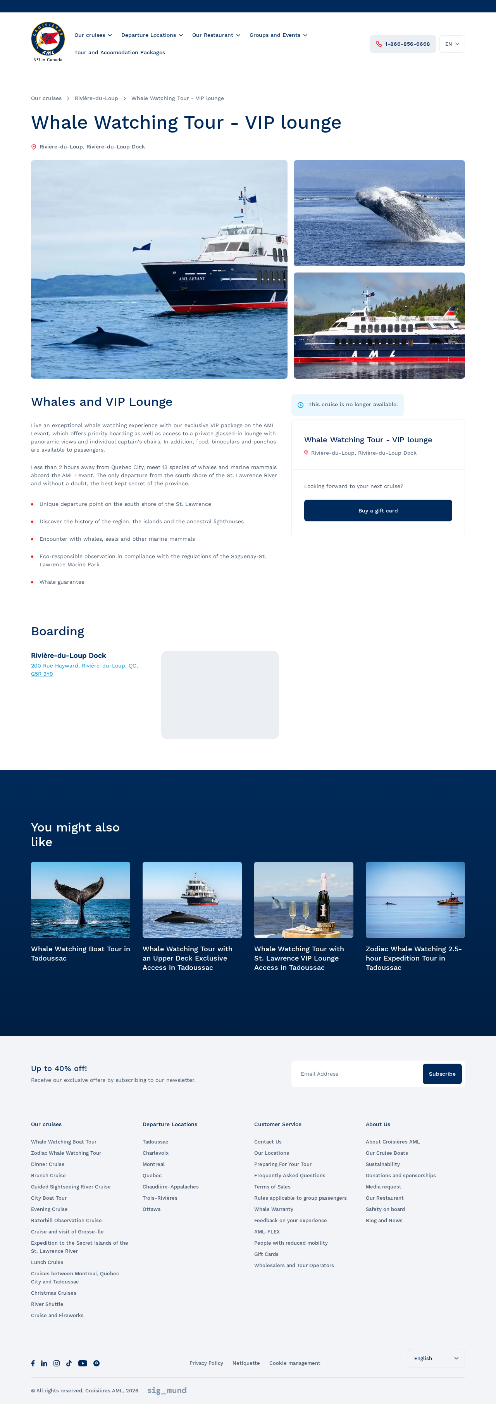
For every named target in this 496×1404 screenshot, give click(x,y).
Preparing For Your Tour (283, 1164)
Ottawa (151, 1209)
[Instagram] (56, 1363)
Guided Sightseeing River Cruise (71, 1187)
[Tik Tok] (69, 1363)
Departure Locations (148, 35)
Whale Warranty (273, 1209)
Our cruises (89, 35)
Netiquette (246, 1363)
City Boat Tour (49, 1198)
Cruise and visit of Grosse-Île (67, 1232)
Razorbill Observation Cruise (66, 1220)
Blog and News (384, 1220)
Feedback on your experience (290, 1220)
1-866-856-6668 (407, 44)
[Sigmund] (167, 1391)
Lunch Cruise (47, 1262)
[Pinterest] (96, 1363)
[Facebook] (33, 1363)
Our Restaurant (212, 35)
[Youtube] (82, 1363)
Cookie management (294, 1363)
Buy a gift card (378, 510)
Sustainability (383, 1164)
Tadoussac (155, 1142)
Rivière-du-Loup (96, 98)
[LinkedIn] (44, 1363)
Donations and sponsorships (401, 1175)
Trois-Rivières (160, 1198)
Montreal (154, 1164)
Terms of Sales (272, 1187)
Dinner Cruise (48, 1164)
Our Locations (271, 1153)
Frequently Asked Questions (290, 1175)
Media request (383, 1187)
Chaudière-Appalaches (171, 1187)
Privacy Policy (206, 1363)
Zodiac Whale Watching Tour (66, 1153)
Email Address (319, 1074)
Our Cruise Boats (387, 1153)
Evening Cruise (49, 1209)
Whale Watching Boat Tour (63, 1142)
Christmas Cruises (53, 1293)
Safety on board (385, 1209)
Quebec (152, 1175)
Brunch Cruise (48, 1175)
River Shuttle (47, 1304)
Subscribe (442, 1074)
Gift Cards (266, 1254)
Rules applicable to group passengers (300, 1198)
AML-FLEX (267, 1232)
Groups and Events (275, 35)
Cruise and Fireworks (57, 1315)
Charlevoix (156, 1153)
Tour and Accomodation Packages (119, 52)
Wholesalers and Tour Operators (294, 1265)
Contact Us (268, 1142)
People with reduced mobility (291, 1243)
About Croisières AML (393, 1142)
